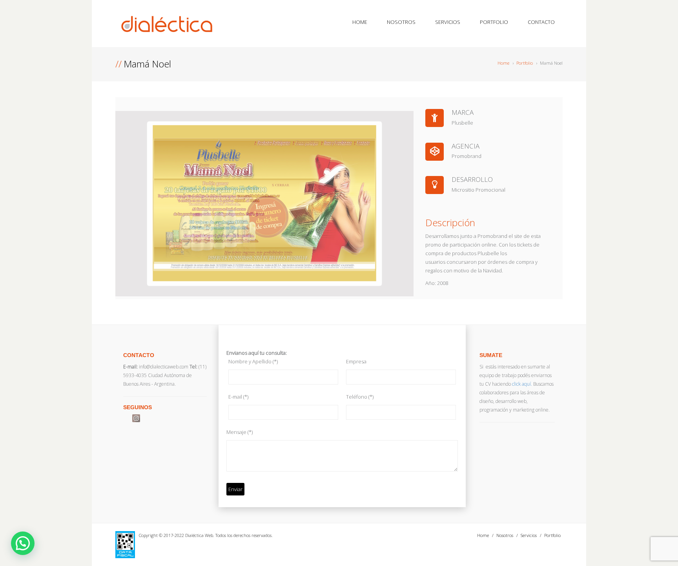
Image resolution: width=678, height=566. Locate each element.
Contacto (541, 21)
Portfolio (494, 21)
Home (359, 21)
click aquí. (522, 384)
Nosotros (401, 21)
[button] (23, 543)
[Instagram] (136, 418)
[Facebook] (127, 418)
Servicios (447, 21)
